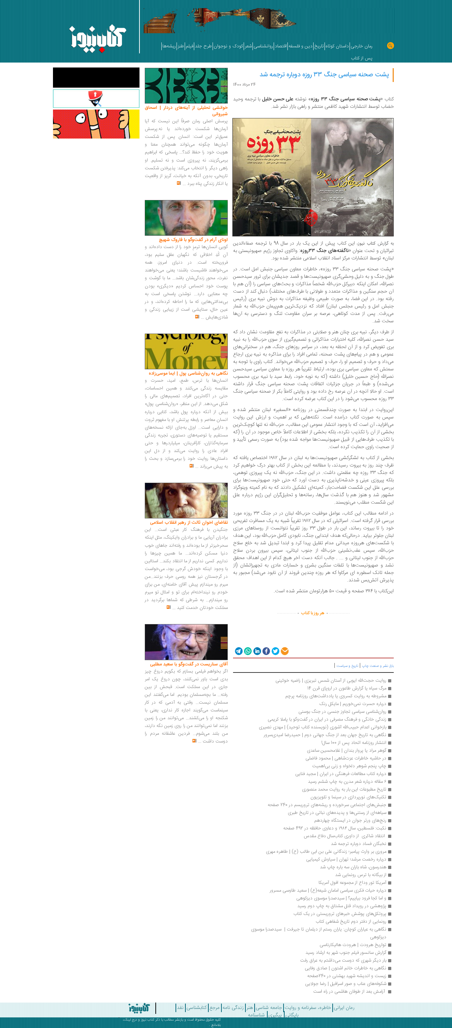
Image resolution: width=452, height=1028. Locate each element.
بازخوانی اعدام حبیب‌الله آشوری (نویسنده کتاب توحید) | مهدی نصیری (322, 727)
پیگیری (275, 1015)
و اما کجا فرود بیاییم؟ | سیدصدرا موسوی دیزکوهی (340, 898)
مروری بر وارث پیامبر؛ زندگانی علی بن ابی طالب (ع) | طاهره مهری (326, 852)
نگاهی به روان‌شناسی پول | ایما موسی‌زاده (188, 373)
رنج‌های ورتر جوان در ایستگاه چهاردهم (350, 820)
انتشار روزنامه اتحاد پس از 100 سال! (353, 743)
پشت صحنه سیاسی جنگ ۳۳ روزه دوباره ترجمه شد (324, 75)
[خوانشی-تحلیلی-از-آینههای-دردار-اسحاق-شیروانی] (186, 86)
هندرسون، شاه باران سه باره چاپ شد (353, 867)
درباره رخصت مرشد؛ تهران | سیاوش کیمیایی (346, 859)
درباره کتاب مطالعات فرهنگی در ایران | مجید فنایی (340, 774)
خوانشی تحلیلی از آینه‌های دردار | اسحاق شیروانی (186, 111)
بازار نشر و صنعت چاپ (378, 666)
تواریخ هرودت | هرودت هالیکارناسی (353, 945)
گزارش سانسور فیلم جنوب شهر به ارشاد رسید (345, 953)
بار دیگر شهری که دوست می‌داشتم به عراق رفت (343, 960)
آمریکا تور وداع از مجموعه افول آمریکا (352, 883)
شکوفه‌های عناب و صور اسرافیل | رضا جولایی (345, 984)
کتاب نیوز (147, 1020)
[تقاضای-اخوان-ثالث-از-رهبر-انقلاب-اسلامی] (186, 501)
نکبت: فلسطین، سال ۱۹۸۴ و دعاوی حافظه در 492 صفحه (334, 828)
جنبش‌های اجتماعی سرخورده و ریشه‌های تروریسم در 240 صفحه (327, 805)
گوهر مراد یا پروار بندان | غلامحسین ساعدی (346, 750)
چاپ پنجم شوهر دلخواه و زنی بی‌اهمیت (349, 766)
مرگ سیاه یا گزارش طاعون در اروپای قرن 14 (346, 688)
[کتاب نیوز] (124, 1008)
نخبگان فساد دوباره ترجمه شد (358, 844)
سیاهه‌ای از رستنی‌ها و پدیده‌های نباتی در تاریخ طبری (337, 813)
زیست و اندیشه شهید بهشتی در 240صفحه (346, 976)
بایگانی (291, 1015)
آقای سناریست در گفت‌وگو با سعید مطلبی (189, 664)
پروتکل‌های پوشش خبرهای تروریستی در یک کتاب (339, 914)
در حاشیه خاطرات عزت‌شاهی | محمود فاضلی (345, 758)
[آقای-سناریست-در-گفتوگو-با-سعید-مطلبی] (186, 642)
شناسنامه (256, 1015)
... (184, 184)
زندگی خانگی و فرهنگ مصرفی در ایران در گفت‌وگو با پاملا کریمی (327, 719)
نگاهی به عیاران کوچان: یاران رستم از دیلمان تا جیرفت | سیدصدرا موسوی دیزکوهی (318, 933)
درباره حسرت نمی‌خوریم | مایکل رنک (352, 704)
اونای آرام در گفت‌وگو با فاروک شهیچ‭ (193, 240)
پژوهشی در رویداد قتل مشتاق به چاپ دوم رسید (341, 906)
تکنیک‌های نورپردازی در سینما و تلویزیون (348, 797)
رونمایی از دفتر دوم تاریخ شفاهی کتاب (351, 922)
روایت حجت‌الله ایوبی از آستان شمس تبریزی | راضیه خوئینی (330, 681)
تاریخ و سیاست (347, 666)
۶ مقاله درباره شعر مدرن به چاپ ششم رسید (347, 782)
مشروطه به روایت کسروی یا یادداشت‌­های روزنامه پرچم (335, 696)
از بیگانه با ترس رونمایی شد (360, 875)
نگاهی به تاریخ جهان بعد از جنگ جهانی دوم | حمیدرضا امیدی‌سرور (325, 735)
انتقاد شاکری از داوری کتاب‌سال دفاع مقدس (344, 836)
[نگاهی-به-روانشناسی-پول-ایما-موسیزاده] (186, 351)
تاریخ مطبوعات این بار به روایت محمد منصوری (344, 789)
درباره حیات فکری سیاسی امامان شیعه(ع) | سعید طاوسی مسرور (328, 890)
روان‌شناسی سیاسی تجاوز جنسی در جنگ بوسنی (342, 712)
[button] (238, 651)
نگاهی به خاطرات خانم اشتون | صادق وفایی (345, 968)
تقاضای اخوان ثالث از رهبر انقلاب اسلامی (189, 523)
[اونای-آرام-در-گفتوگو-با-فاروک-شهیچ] (186, 218)
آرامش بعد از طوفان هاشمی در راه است (349, 991)
